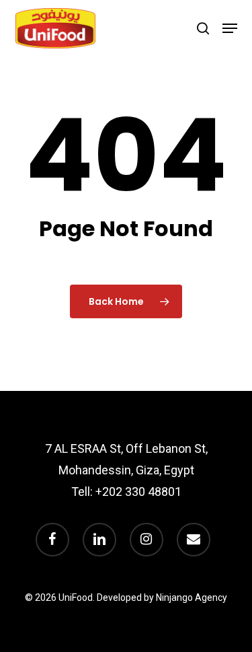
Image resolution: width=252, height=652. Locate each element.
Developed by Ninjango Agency (162, 597)
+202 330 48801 (138, 491)
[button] (229, 28)
